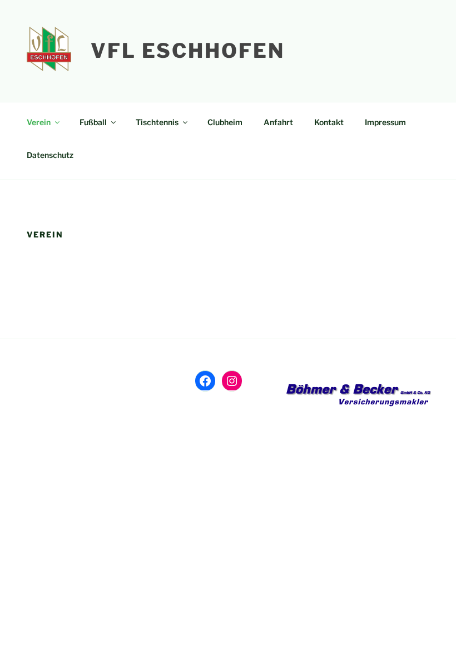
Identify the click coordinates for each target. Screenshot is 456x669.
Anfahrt (278, 122)
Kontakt (329, 122)
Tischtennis (157, 122)
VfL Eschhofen (187, 50)
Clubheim (224, 122)
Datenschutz (50, 155)
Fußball (93, 122)
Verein (39, 122)
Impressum (385, 122)
